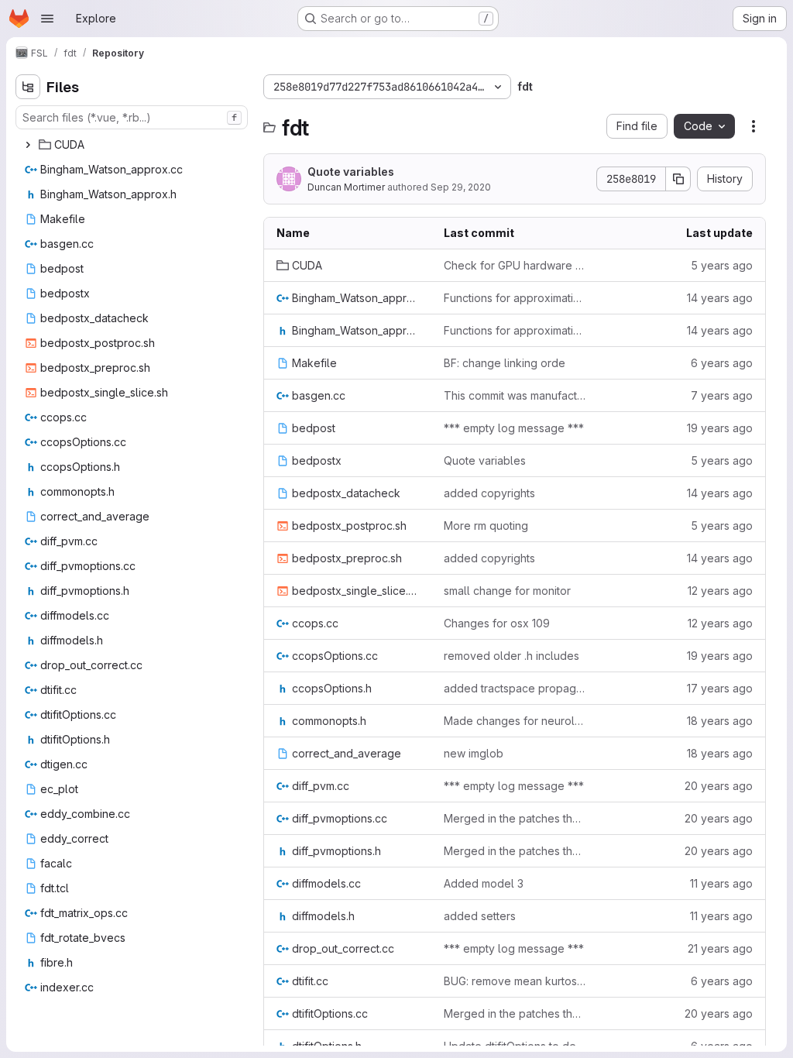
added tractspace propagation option (515, 688)
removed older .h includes (511, 655)
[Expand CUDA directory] (28, 145)
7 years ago (722, 395)
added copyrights (489, 493)
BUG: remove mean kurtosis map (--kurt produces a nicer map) (515, 981)
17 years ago (720, 688)
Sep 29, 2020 (461, 187)
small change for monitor (507, 590)
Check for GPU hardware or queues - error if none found (515, 265)
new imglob (473, 753)
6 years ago (722, 362)
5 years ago (722, 265)
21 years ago (720, 948)
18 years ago (720, 720)
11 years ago (721, 883)
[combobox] (131, 117)
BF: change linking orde (504, 362)
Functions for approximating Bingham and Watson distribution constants (515, 297)
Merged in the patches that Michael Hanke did (515, 818)
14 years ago (720, 297)
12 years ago (720, 590)
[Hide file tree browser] (27, 86)
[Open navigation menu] (47, 18)
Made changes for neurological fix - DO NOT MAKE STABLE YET (515, 720)
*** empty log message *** (514, 428)
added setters (480, 915)
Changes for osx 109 (497, 623)
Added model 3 (484, 883)
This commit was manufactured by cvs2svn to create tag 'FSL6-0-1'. (515, 395)
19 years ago (720, 428)
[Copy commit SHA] (678, 179)
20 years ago (719, 785)
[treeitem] (133, 144)
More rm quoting (486, 525)
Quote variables (350, 171)
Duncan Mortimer (346, 187)
